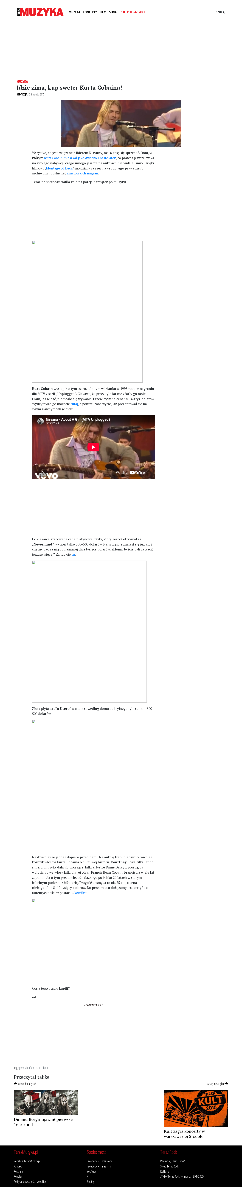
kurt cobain (42, 1067)
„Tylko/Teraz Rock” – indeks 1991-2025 (182, 1176)
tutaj (74, 404)
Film (103, 12)
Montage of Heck (59, 168)
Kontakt (18, 1166)
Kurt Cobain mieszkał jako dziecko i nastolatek (80, 158)
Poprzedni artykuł (26, 1083)
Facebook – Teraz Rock (99, 1161)
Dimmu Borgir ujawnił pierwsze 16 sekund (43, 1121)
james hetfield (27, 1067)
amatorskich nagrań (82, 173)
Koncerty (90, 12)
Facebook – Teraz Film (99, 1166)
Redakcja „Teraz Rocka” (172, 1161)
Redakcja (21, 94)
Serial (113, 12)
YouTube (92, 1171)
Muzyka (74, 12)
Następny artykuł (216, 1083)
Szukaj (220, 12)
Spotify (90, 1181)
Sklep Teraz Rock (133, 12)
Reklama (18, 1171)
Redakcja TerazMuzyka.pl (27, 1161)
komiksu (81, 892)
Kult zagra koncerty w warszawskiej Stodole (184, 1133)
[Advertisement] (121, 49)
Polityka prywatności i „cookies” (30, 1181)
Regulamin (19, 1176)
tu (73, 554)
